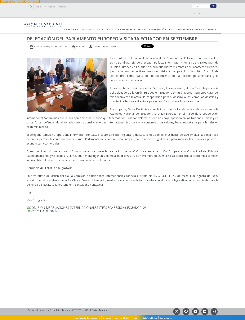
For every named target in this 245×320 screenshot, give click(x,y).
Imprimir (80, 46)
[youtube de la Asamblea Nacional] (195, 311)
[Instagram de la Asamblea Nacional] (214, 311)
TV (44, 6)
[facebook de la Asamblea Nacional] (186, 311)
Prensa (51, 6)
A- (194, 13)
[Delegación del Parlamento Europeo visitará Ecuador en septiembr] (67, 85)
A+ (200, 13)
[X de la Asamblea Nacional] (177, 311)
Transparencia (125, 29)
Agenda (211, 29)
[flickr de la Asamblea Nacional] (205, 311)
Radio (39, 6)
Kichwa (62, 6)
